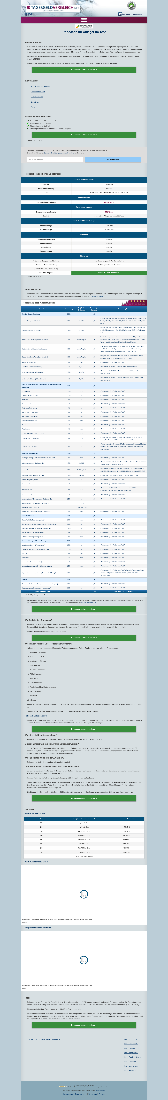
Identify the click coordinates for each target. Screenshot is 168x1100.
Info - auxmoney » (131, 1066)
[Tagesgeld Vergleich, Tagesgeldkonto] (50, 8)
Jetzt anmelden (113, 160)
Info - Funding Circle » (132, 1057)
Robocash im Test (38, 92)
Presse (102, 1094)
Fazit (33, 107)
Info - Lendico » (130, 1062)
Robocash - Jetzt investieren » (84, 70)
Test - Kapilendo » (131, 1053)
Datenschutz (81, 1094)
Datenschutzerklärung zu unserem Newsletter (59, 153)
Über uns (92, 1094)
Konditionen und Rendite (40, 86)
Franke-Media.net (100, 1090)
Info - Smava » (130, 1070)
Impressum (68, 1094)
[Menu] (84, 20)
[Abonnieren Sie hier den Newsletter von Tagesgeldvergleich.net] (130, 14)
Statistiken (35, 102)
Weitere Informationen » (89, 603)
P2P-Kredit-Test (97, 296)
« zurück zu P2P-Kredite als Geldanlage (44, 1039)
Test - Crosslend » (131, 1044)
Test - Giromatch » (131, 1048)
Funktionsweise (37, 97)
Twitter (31, 14)
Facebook (27, 14)
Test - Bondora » (130, 1039)
